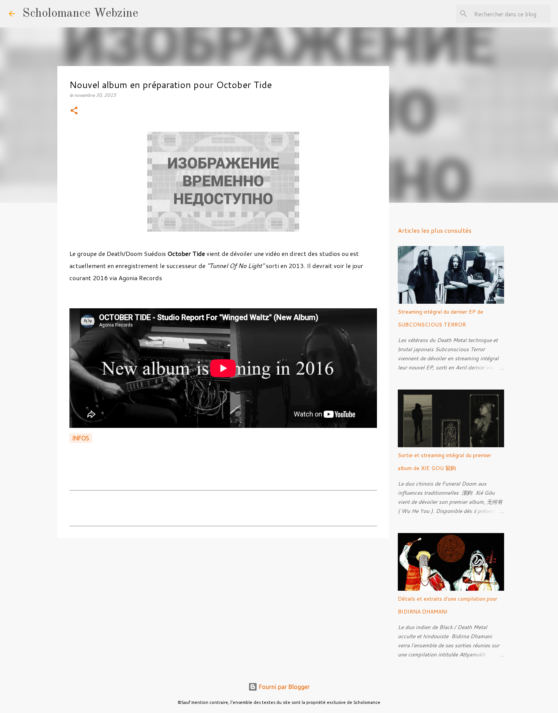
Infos (81, 438)
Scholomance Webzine (80, 14)
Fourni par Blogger (283, 686)
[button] (74, 111)
